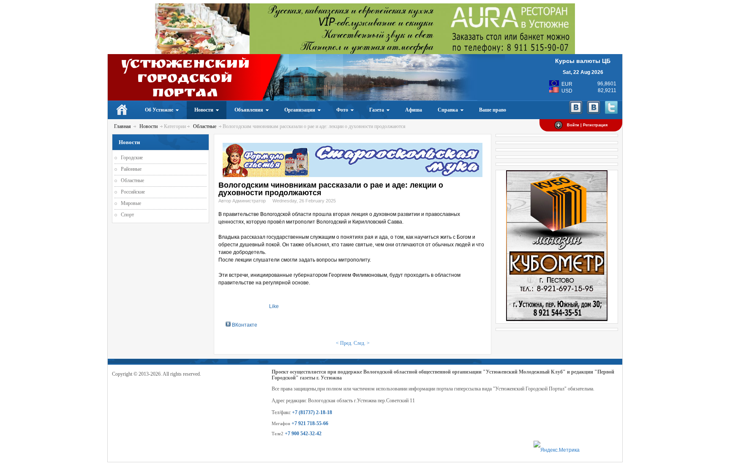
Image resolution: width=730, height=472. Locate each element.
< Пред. (344, 343)
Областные (204, 126)
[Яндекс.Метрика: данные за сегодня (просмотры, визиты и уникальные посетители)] (557, 450)
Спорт (127, 215)
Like (274, 306)
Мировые (131, 203)
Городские (132, 158)
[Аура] (365, 52)
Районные (131, 169)
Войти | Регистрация (587, 125)
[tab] (241, 324)
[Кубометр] (556, 319)
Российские (133, 192)
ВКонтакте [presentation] (244, 325)
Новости (148, 126)
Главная (122, 126)
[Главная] (122, 110)
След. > (362, 343)
